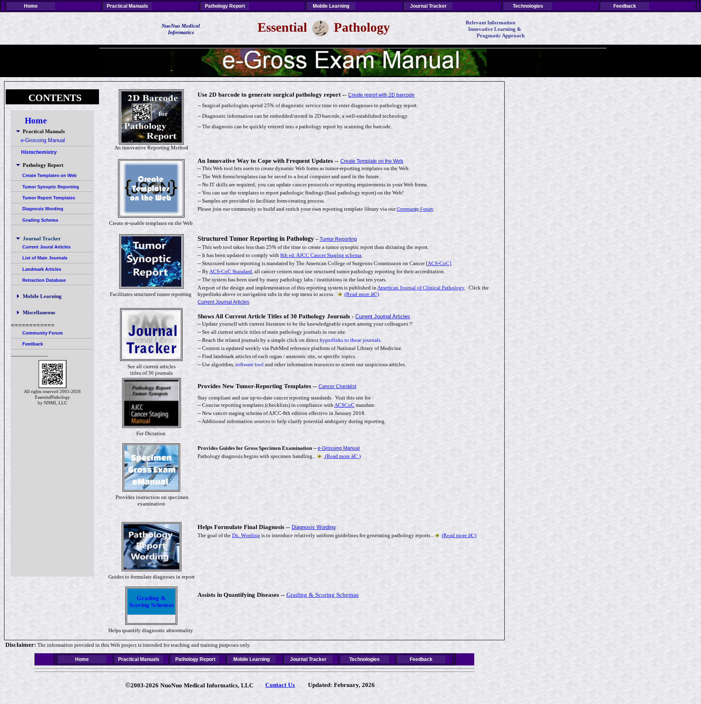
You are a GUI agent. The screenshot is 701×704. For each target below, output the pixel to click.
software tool (249, 364)
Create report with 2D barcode (381, 95)
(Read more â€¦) (361, 294)
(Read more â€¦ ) (342, 456)
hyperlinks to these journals (350, 340)
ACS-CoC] (439, 263)
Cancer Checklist (337, 386)
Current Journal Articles (223, 302)
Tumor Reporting (338, 239)
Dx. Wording (246, 535)
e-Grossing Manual (339, 448)
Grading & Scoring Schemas (151, 601)
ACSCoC (344, 405)
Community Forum (415, 209)
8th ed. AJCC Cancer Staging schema (320, 255)
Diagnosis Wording (313, 527)
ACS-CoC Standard (230, 271)
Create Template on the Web (371, 161)
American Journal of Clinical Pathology (420, 288)
